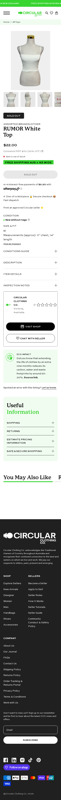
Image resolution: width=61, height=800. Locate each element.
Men (5, 607)
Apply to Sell (35, 589)
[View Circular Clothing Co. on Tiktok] (30, 760)
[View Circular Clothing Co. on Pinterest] (38, 760)
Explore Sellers (12, 583)
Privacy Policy (11, 690)
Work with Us (10, 702)
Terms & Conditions (14, 696)
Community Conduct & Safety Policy (38, 622)
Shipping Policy (12, 669)
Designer (8, 595)
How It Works (36, 601)
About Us (8, 645)
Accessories (10, 624)
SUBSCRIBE (30, 740)
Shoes (7, 618)
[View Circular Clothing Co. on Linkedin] (14, 760)
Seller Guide (35, 612)
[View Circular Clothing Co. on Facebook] (5, 760)
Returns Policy (12, 675)
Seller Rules (35, 595)
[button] (46, 13)
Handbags (9, 612)
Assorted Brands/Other (21, 124)
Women (7, 601)
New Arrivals (10, 589)
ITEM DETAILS (12, 274)
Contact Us (10, 663)
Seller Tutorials (36, 607)
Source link (31, 377)
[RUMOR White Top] (11, 99)
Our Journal (10, 651)
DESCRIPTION (12, 262)
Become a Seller (37, 583)
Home (6, 22)
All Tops (16, 22)
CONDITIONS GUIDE (16, 251)
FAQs (6, 657)
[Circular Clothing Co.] (30, 14)
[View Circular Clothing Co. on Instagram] (22, 760)
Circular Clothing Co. (16, 793)
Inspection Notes (16, 285)
